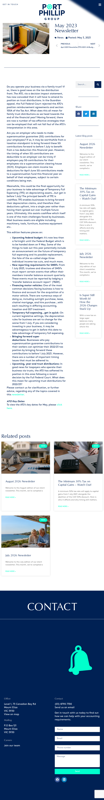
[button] (79, 114)
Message (60, 753)
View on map (11, 714)
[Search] (98, 84)
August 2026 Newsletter (20, 481)
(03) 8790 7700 (63, 704)
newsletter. (18, 395)
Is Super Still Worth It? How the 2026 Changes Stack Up (88, 302)
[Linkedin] (64, 779)
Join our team (12, 746)
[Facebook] (57, 779)
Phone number (63, 744)
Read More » (85, 175)
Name (58, 725)
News (60, 38)
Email (58, 735)
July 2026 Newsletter (18, 555)
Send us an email (64, 707)
